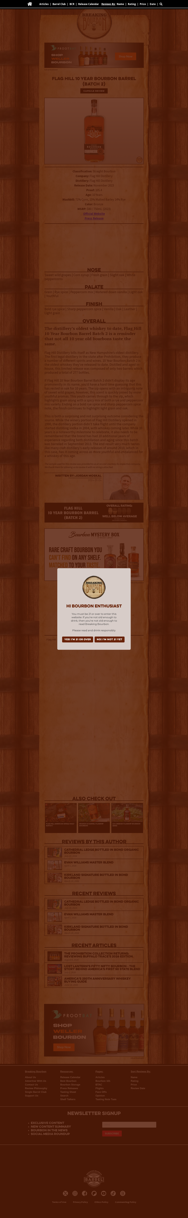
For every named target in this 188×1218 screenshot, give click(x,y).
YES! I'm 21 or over (77, 639)
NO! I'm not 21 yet (109, 639)
